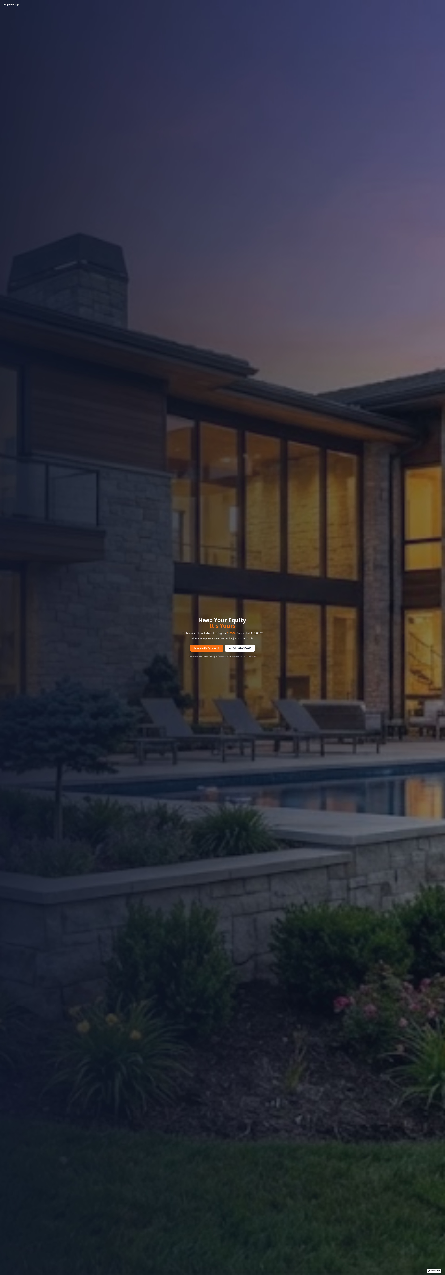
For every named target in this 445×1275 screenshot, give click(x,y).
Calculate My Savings (205, 648)
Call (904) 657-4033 (241, 648)
